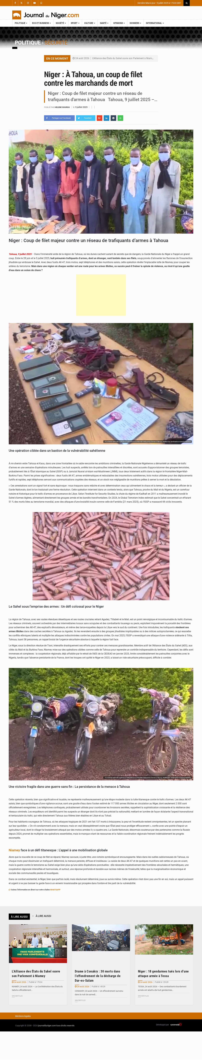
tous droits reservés (65, 1025)
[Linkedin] (106, 118)
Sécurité (56, 43)
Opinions (118, 23)
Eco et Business (40, 23)
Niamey (14, 850)
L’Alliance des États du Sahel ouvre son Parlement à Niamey (123, 58)
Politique (20, 23)
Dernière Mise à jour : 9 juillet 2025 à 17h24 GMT (159, 3)
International (154, 23)
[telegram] (113, 118)
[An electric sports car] (38, 943)
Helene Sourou (62, 107)
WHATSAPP (55, 890)
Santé (103, 23)
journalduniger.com (47, 1025)
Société (60, 23)
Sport (74, 23)
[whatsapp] (120, 118)
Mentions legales (23, 1016)
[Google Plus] (99, 118)
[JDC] (45, 14)
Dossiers (135, 23)
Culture (89, 23)
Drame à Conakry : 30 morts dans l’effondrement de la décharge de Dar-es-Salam (98, 976)
